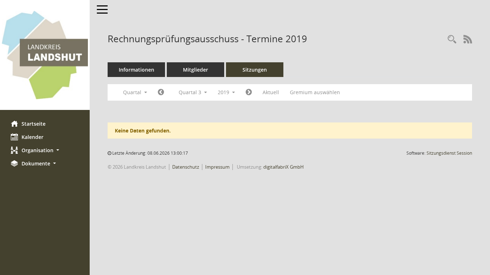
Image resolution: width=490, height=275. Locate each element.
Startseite (34, 123)
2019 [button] (224, 92)
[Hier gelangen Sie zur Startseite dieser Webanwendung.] (45, 55)
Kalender (32, 137)
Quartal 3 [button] (191, 92)
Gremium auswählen (315, 92)
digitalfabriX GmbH (283, 167)
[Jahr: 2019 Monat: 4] (160, 92)
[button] (45, 150)
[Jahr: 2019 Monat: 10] (248, 92)
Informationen (136, 69)
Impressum (217, 167)
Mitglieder (195, 69)
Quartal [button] (133, 92)
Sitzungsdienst (449, 153)
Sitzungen (254, 69)
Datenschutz (185, 167)
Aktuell (271, 92)
